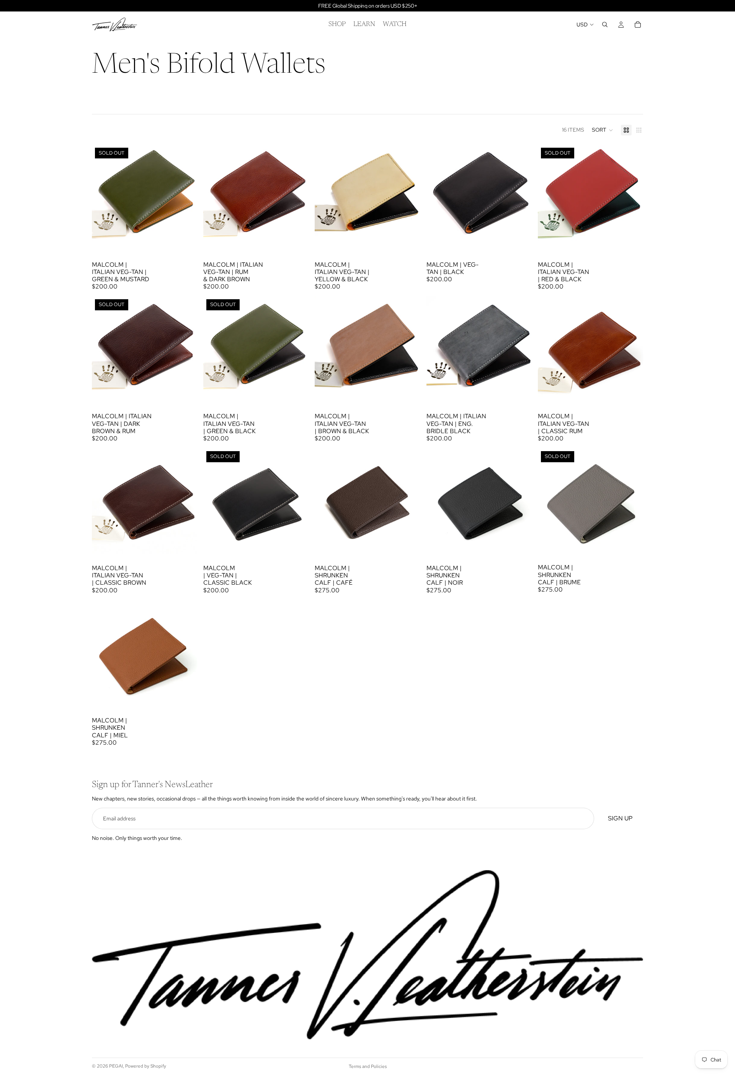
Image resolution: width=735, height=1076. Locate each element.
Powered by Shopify (145, 1066)
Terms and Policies (368, 1066)
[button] (602, 130)
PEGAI (116, 1066)
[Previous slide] (103, 197)
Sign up (620, 818)
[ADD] (297, 238)
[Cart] (637, 24)
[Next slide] (185, 197)
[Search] (604, 24)
